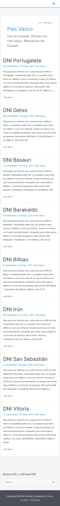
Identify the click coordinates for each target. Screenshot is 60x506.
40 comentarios (10, 315)
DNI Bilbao (15, 259)
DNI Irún (12, 309)
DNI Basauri (17, 160)
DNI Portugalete (22, 60)
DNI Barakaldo (20, 210)
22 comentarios (10, 66)
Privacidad (35, 500)
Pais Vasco (41, 66)
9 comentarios (10, 215)
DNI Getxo (15, 110)
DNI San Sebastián (25, 359)
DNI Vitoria (16, 409)
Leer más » (8, 97)
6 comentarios (10, 265)
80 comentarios (10, 116)
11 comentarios (10, 166)
